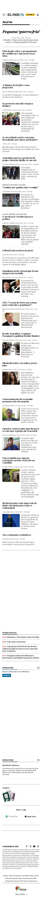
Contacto (5, 875)
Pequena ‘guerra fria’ (21, 31)
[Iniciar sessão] (38, 15)
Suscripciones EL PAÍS (29, 878)
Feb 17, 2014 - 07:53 (22, 512)
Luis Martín (6, 191)
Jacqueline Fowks (8, 405)
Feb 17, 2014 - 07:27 (18, 539)
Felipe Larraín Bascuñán (10, 92)
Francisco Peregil (8, 340)
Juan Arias (5, 254)
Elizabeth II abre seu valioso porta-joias (20, 364)
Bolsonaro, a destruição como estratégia (23, 637)
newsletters (7, 668)
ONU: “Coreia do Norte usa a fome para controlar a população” (19, 304)
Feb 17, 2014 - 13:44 (25, 191)
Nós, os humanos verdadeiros (16, 535)
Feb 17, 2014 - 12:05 (26, 277)
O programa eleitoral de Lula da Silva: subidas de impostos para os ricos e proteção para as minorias (20, 648)
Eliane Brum (6, 539)
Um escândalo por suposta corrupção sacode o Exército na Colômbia (18, 460)
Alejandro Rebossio (9, 164)
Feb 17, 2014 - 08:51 (29, 435)
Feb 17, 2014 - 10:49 (25, 369)
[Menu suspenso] (4, 15)
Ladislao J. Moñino (8, 223)
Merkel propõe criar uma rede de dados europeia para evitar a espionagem (19, 505)
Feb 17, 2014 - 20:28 (24, 38)
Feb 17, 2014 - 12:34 (17, 254)
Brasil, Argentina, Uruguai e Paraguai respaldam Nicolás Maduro (21, 335)
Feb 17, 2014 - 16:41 (10, 144)
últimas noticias (9, 633)
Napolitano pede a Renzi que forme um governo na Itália (20, 272)
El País (13, 38)
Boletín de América (10, 765)
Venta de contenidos (15, 875)
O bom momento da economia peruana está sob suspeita (17, 400)
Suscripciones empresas (12, 881)
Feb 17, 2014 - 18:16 (26, 92)
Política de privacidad (11, 878)
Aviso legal (25, 875)
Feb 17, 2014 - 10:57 (30, 340)
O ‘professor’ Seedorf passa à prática (17, 218)
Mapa (20, 878)
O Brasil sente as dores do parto (17, 251)
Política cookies (34, 875)
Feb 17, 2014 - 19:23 (28, 60)
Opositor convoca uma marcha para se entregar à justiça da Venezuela (20, 430)
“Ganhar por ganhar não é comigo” (20, 188)
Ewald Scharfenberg (9, 435)
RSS (21, 881)
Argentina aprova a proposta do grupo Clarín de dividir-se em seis (19, 159)
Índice (25, 881)
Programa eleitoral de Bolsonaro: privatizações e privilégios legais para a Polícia (20, 657)
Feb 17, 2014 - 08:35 (27, 467)
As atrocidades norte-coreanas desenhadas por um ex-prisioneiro (20, 139)
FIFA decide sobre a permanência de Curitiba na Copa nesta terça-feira (19, 53)
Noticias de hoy (32, 881)
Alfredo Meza (6, 110)
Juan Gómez (6, 512)
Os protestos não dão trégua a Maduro (17, 105)
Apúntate (6, 675)
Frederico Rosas (7, 60)
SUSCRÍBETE (30, 15)
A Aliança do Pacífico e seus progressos (15, 86)
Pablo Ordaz (6, 277)
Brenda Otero (7, 369)
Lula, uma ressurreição (16, 642)
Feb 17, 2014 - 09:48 (26, 405)
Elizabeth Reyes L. (8, 467)
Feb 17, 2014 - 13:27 (26, 223)
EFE (13, 277)
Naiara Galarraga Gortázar (11, 309)
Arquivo (5, 788)
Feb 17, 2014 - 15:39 (32, 164)
